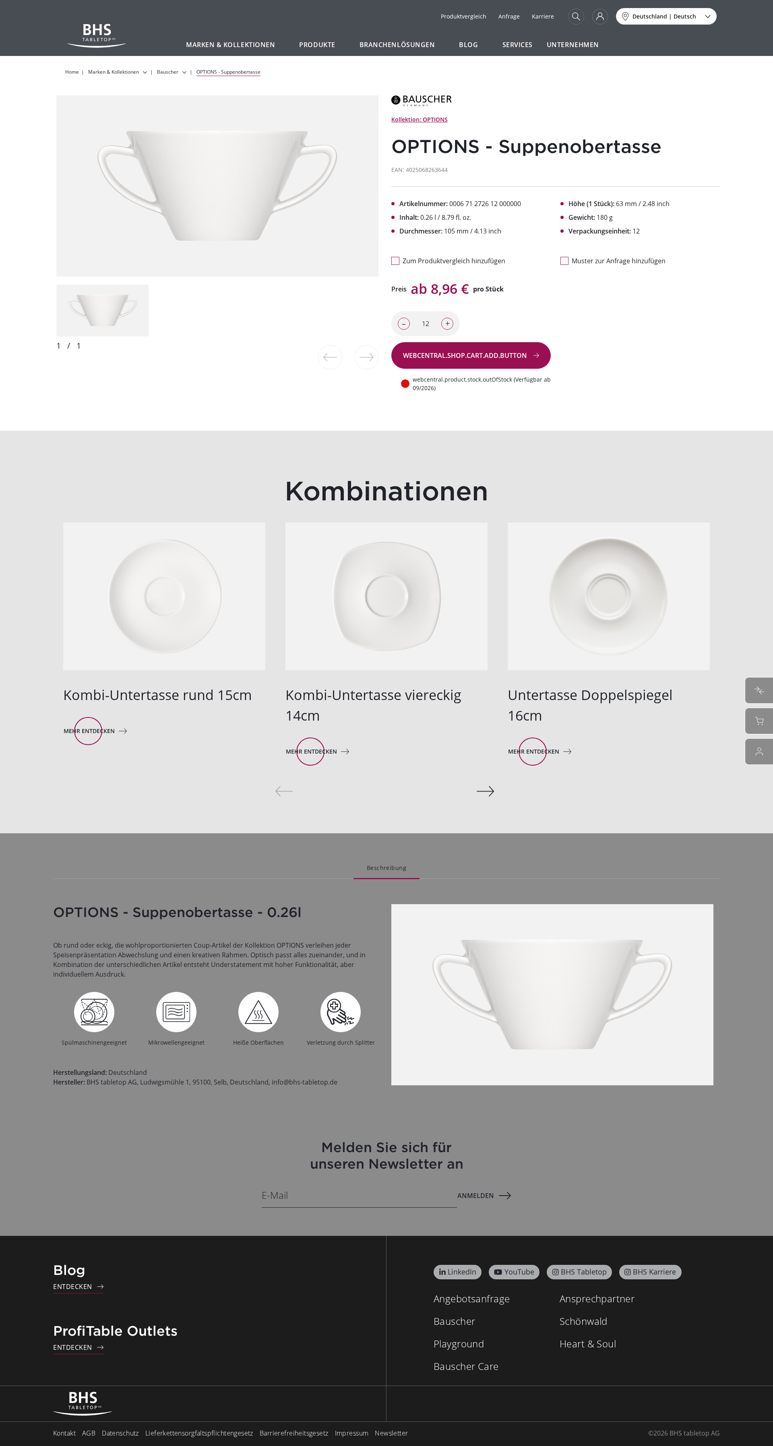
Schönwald (584, 1321)
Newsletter (391, 1433)
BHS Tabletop (584, 1272)
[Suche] (576, 16)
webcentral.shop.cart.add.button (466, 355)
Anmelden (475, 1195)
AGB (88, 1433)
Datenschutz (120, 1433)
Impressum (352, 1433)
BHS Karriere (654, 1272)
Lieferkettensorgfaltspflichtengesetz (199, 1433)
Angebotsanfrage (472, 1298)
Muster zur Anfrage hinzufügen (619, 260)
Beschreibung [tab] (386, 868)
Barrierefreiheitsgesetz (294, 1433)
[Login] (600, 16)
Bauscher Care (466, 1366)
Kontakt (64, 1433)
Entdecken (72, 1286)
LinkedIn (462, 1272)
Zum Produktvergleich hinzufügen (454, 260)
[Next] (485, 791)
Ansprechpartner (597, 1298)
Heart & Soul (588, 1343)
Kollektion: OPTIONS (419, 119)
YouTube (519, 1272)
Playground (459, 1343)
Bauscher (454, 1321)
